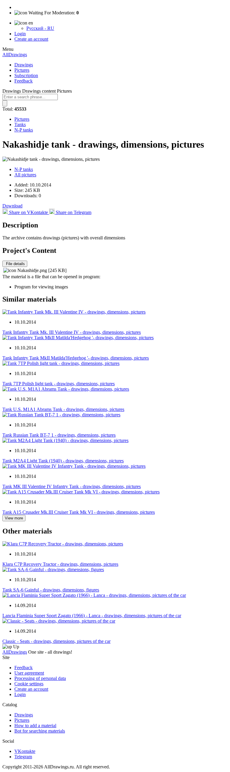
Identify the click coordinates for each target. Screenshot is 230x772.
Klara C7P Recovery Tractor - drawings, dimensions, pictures (60, 564)
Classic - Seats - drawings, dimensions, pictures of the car (56, 641)
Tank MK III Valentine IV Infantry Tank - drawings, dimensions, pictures (71, 486)
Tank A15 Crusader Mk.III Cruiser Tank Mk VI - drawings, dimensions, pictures (78, 512)
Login (20, 33)
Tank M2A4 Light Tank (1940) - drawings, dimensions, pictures (63, 460)
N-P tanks (23, 129)
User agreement (29, 672)
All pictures (25, 174)
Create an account (31, 39)
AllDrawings (14, 54)
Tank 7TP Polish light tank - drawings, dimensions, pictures (58, 383)
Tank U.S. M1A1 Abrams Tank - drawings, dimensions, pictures (63, 409)
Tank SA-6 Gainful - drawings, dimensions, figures (50, 589)
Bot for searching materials (39, 730)
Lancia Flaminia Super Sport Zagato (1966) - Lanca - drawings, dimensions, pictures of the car (91, 615)
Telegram (23, 756)
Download (12, 205)
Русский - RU (40, 28)
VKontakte (24, 751)
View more (14, 518)
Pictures (21, 70)
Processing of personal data (40, 678)
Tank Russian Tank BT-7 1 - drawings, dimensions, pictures (59, 435)
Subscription (26, 75)
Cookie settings (28, 683)
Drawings (23, 64)
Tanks (20, 124)
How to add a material (35, 725)
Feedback (23, 80)
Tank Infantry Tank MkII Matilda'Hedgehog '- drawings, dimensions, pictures (75, 357)
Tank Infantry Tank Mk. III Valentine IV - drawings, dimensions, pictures (71, 332)
